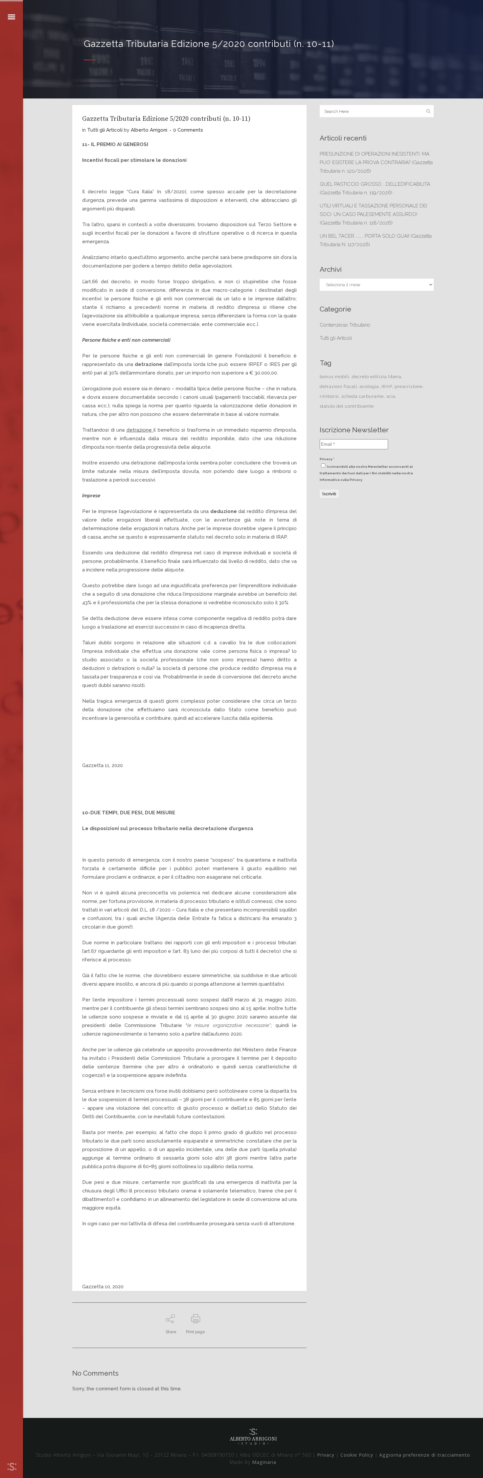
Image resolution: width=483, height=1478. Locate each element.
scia (390, 396)
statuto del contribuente (347, 406)
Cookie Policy (356, 1455)
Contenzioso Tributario (345, 325)
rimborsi (329, 396)
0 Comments (188, 130)
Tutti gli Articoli (105, 130)
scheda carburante (362, 396)
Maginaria (264, 1462)
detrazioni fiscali (338, 386)
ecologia (369, 386)
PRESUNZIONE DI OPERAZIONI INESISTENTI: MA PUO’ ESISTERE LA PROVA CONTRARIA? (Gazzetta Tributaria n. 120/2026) (376, 162)
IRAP (386, 386)
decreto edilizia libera (376, 376)
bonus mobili (334, 376)
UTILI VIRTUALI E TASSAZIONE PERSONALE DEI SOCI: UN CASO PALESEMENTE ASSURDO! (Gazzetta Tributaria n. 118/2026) (373, 214)
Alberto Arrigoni (149, 130)
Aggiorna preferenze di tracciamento (424, 1455)
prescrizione (409, 386)
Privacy (325, 1455)
